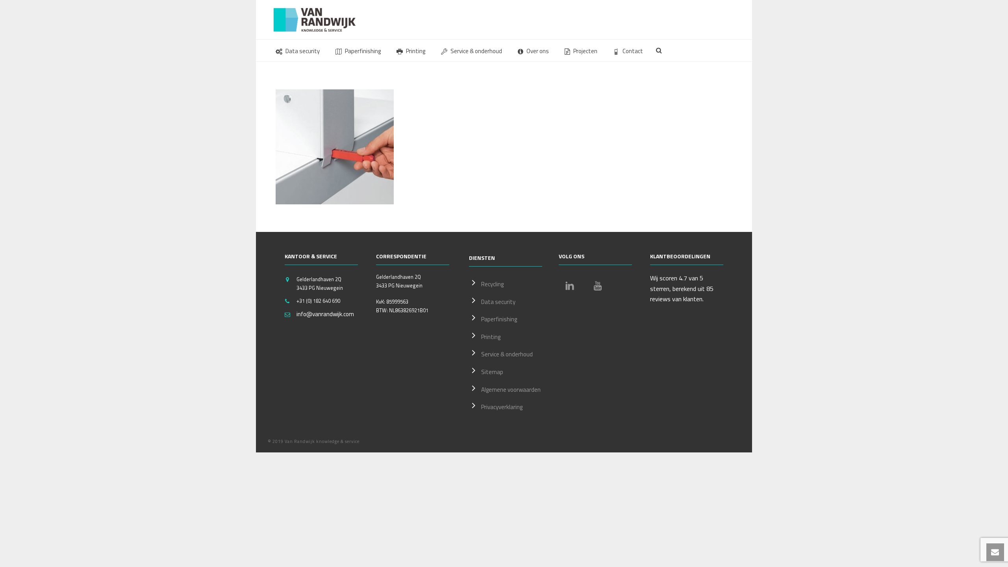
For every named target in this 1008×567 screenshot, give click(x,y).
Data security (302, 51)
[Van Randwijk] (321, 19)
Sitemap (492, 371)
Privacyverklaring (502, 406)
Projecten (585, 51)
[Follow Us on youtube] (598, 286)
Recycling (492, 284)
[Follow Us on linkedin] (570, 286)
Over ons (537, 51)
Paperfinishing (363, 51)
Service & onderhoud (476, 51)
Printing (415, 51)
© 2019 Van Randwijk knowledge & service (313, 441)
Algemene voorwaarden (511, 389)
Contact (633, 51)
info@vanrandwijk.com (325, 314)
